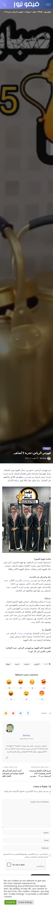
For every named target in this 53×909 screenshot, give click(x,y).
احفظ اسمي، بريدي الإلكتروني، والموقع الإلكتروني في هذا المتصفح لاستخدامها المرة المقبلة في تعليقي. (26, 855)
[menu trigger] (47, 4)
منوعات (46, 448)
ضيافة (8, 664)
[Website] (7, 758)
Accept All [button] (10, 902)
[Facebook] (28, 713)
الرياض (36, 664)
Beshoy (43, 458)
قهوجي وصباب (23, 633)
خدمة (17, 664)
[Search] (5, 4)
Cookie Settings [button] (25, 902)
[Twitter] (21, 713)
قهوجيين (27, 477)
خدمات (26, 664)
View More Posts (26, 739)
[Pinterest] (13, 713)
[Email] (6, 713)
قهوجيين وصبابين (30, 580)
